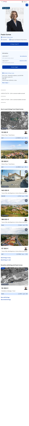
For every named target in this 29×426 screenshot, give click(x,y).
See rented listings (6, 299)
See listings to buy (6, 257)
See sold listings (5, 297)
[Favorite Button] (26, 113)
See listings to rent (6, 260)
